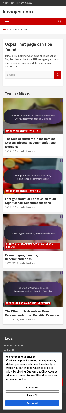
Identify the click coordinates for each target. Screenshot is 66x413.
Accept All (32, 403)
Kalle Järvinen (27, 151)
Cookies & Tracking (13, 345)
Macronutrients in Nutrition (23, 131)
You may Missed (17, 93)
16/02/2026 (11, 151)
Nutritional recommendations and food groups (29, 245)
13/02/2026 (11, 263)
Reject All (32, 395)
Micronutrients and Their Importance (28, 303)
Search (57, 75)
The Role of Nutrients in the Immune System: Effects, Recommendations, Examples (30, 143)
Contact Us (9, 350)
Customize (32, 387)
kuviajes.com (18, 12)
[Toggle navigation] (7, 21)
